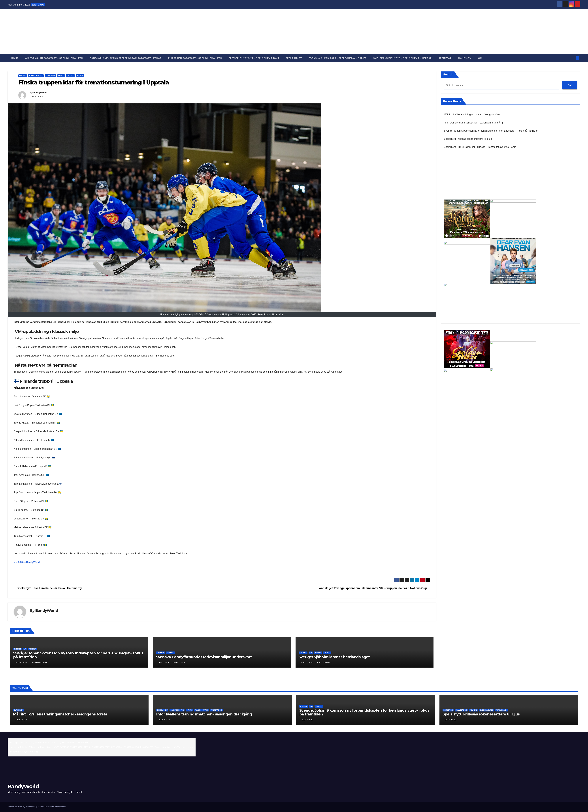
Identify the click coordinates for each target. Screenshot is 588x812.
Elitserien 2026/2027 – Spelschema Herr (195, 58)
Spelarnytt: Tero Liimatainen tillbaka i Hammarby (49, 588)
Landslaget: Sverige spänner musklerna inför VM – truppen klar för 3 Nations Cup (373, 588)
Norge (61, 76)
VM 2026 (80, 76)
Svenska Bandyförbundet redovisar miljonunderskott (204, 657)
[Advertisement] (510, 178)
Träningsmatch (201, 710)
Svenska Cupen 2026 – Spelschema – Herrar (402, 58)
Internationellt (36, 76)
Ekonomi (160, 653)
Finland (22, 76)
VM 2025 (318, 653)
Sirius (189, 710)
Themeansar (60, 807)
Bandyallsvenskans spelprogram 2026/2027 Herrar (125, 58)
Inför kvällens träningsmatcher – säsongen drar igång (473, 122)
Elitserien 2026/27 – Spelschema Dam (254, 58)
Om (480, 58)
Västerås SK (216, 710)
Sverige (70, 76)
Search (448, 74)
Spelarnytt (294, 58)
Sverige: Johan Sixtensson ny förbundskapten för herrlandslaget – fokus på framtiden (78, 655)
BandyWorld (294, 29)
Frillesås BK (461, 710)
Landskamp (50, 76)
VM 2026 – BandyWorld (27, 562)
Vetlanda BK (501, 710)
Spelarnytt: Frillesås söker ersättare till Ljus (468, 139)
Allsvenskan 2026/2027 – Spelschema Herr (54, 58)
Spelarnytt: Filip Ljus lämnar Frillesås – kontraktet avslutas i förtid (480, 147)
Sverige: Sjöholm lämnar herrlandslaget (334, 657)
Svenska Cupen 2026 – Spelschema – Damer (337, 58)
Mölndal (473, 710)
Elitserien (18, 710)
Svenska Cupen (486, 710)
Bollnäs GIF (162, 710)
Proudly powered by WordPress (22, 807)
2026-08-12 (450, 720)
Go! (570, 85)
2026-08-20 (21, 720)
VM (25, 649)
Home (14, 58)
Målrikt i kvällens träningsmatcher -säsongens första (472, 114)
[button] (572, 58)
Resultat (445, 58)
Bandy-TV (464, 58)
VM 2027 (32, 649)
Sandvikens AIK (177, 710)
